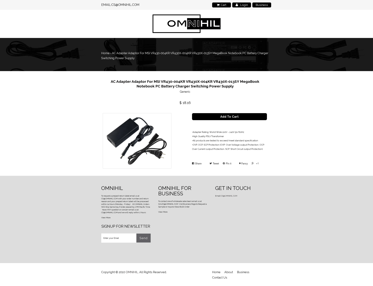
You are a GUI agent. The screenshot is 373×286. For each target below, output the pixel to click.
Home (105, 53)
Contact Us (219, 277)
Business (262, 5)
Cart (223, 5)
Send (143, 238)
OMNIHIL (132, 272)
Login (244, 5)
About (228, 272)
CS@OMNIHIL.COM (125, 5)
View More (105, 218)
